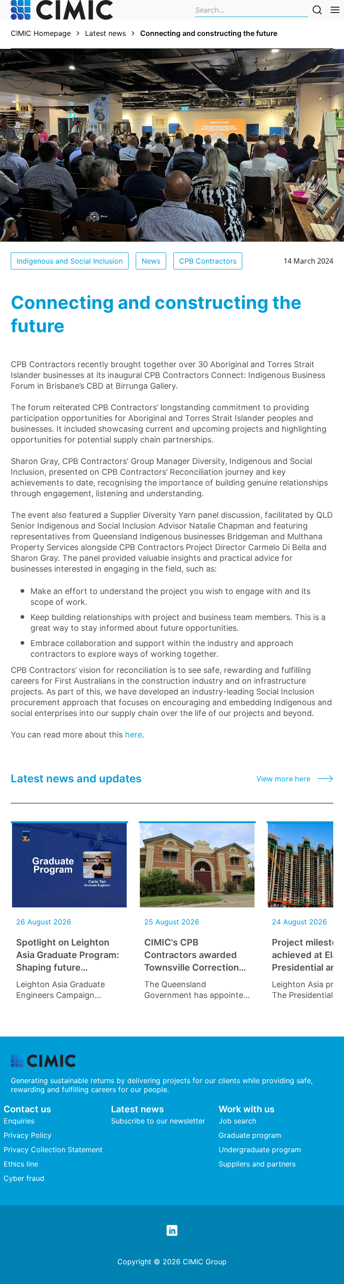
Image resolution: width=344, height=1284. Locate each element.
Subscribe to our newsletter (158, 1120)
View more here (283, 779)
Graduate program (250, 1135)
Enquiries (19, 1120)
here (133, 734)
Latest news (105, 33)
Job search (237, 1120)
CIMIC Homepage (41, 33)
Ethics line (21, 1163)
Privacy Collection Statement (53, 1149)
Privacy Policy (28, 1135)
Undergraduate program (260, 1149)
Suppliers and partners (257, 1163)
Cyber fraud (24, 1178)
